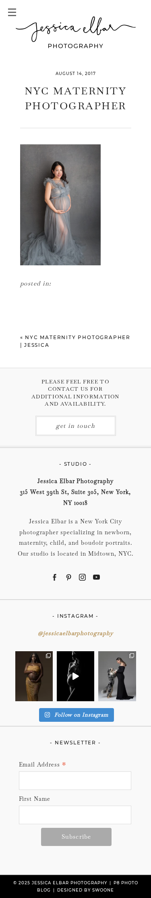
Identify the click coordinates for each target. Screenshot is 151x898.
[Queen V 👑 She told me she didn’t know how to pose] (34, 676)
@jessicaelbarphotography (76, 633)
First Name (35, 798)
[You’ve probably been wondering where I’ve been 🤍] (75, 676)
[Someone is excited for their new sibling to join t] (117, 676)
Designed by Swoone (85, 890)
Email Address (43, 765)
